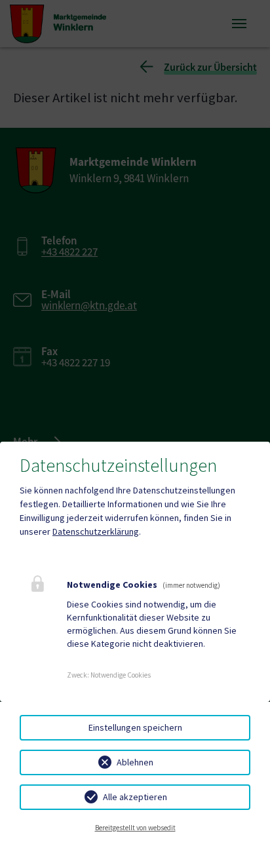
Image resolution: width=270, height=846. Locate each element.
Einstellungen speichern (135, 727)
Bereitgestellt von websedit (135, 827)
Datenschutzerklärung (95, 531)
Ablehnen (135, 762)
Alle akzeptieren (135, 797)
